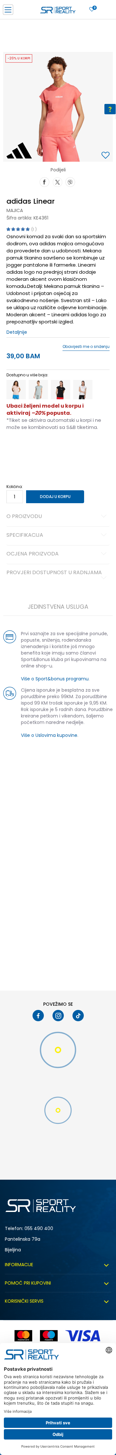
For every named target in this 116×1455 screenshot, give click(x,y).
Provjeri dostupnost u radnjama (54, 573)
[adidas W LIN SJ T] (16, 389)
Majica (14, 210)
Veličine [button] (38, 447)
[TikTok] (78, 1015)
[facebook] (38, 1015)
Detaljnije (16, 332)
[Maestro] (49, 1335)
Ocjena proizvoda (32, 554)
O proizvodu (24, 517)
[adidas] (19, 150)
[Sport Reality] (58, 11)
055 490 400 (38, 1228)
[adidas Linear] (60, 389)
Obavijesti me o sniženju (86, 346)
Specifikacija (24, 535)
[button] (106, 155)
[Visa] (83, 1335)
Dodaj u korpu (55, 496)
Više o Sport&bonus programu (55, 679)
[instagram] (58, 1015)
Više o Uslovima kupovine (49, 735)
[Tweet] (57, 181)
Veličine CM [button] (62, 447)
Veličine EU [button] (16, 447)
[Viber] (70, 181)
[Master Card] (23, 1335)
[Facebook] (44, 181)
